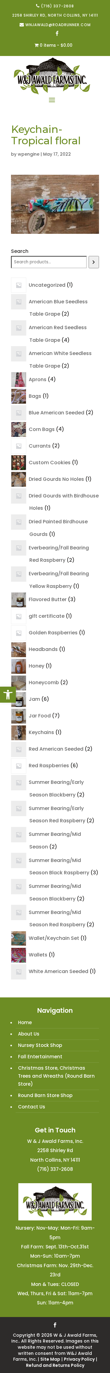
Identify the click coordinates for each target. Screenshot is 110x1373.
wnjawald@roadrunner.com (58, 24)
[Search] (94, 262)
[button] (8, 695)
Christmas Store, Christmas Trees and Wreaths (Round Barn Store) (56, 1076)
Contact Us (31, 1107)
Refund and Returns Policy (55, 1365)
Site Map (50, 1359)
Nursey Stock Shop (40, 1045)
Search (19, 251)
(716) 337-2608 (57, 6)
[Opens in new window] (57, 34)
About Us (28, 1034)
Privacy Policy (79, 1359)
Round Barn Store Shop (45, 1095)
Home (25, 1022)
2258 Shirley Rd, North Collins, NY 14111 (55, 15)
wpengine (28, 154)
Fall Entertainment (40, 1056)
